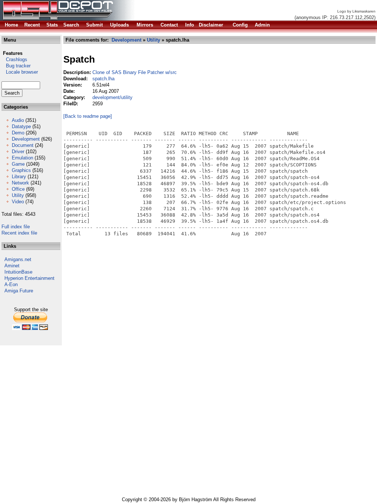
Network (20, 183)
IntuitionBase (18, 272)
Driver (18, 151)
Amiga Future (18, 290)
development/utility (112, 97)
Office (18, 189)
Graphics (21, 170)
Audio (18, 120)
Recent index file (19, 233)
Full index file (15, 226)
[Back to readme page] (87, 116)
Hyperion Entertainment (29, 278)
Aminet (12, 265)
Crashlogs (14, 59)
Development (26, 139)
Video (18, 201)
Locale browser (19, 72)
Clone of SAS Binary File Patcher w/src (134, 72)
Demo (18, 133)
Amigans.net (17, 259)
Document (23, 145)
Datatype (21, 126)
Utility (18, 195)
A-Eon (11, 284)
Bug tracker (16, 65)
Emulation (22, 158)
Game (18, 164)
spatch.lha (103, 78)
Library (19, 176)
